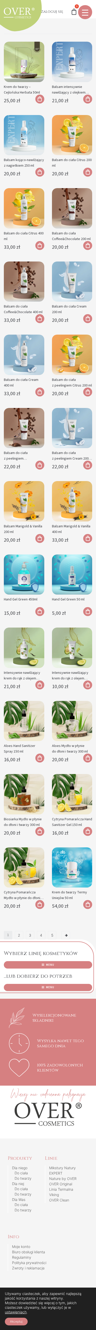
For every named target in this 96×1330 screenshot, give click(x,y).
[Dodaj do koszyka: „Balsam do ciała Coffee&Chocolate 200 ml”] (87, 245)
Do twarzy (23, 1178)
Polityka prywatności (29, 1262)
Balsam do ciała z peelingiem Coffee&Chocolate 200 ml (23, 458)
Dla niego (19, 1168)
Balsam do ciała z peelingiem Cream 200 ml (70, 458)
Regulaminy (21, 1257)
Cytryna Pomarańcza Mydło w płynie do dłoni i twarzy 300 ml (22, 898)
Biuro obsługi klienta (28, 1252)
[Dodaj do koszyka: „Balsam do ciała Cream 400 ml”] (39, 392)
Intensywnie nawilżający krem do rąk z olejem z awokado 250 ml (22, 678)
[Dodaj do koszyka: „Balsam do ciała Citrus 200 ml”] (87, 172)
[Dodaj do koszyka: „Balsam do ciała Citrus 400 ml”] (39, 245)
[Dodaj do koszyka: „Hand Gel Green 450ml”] (39, 611)
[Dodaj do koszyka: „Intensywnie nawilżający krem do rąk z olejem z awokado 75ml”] (87, 684)
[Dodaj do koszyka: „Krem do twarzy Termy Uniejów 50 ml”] (87, 904)
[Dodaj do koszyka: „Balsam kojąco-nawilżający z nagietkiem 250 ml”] (39, 172)
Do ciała (21, 1173)
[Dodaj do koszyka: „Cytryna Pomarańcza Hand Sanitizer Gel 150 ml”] (87, 831)
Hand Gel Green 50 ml (68, 599)
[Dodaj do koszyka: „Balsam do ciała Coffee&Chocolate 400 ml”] (39, 318)
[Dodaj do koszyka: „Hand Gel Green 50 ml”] (87, 611)
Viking (54, 1194)
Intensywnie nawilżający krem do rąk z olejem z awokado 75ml (70, 678)
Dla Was (18, 1199)
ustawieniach (16, 1312)
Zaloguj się (52, 11)
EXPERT (55, 1173)
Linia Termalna (61, 1189)
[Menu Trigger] (85, 12)
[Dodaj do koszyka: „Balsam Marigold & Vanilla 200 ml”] (39, 538)
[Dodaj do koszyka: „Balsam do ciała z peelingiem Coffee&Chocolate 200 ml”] (39, 465)
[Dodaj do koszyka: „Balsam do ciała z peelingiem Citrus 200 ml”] (87, 392)
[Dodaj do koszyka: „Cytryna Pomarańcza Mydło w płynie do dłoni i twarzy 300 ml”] (39, 904)
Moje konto (21, 1246)
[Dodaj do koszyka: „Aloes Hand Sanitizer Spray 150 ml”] (39, 758)
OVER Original (60, 1184)
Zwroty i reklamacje (28, 1268)
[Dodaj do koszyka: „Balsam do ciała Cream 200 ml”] (87, 318)
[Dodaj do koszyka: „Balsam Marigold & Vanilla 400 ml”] (87, 538)
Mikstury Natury (62, 1168)
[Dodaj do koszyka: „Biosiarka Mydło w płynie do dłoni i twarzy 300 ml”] (39, 831)
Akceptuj (16, 1321)
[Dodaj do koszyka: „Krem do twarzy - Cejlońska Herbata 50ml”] (39, 99)
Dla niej (18, 1183)
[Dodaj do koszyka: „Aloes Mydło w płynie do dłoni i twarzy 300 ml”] (87, 758)
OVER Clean (59, 1200)
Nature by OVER (63, 1178)
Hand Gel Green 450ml (20, 599)
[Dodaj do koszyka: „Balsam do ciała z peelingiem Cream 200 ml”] (87, 465)
